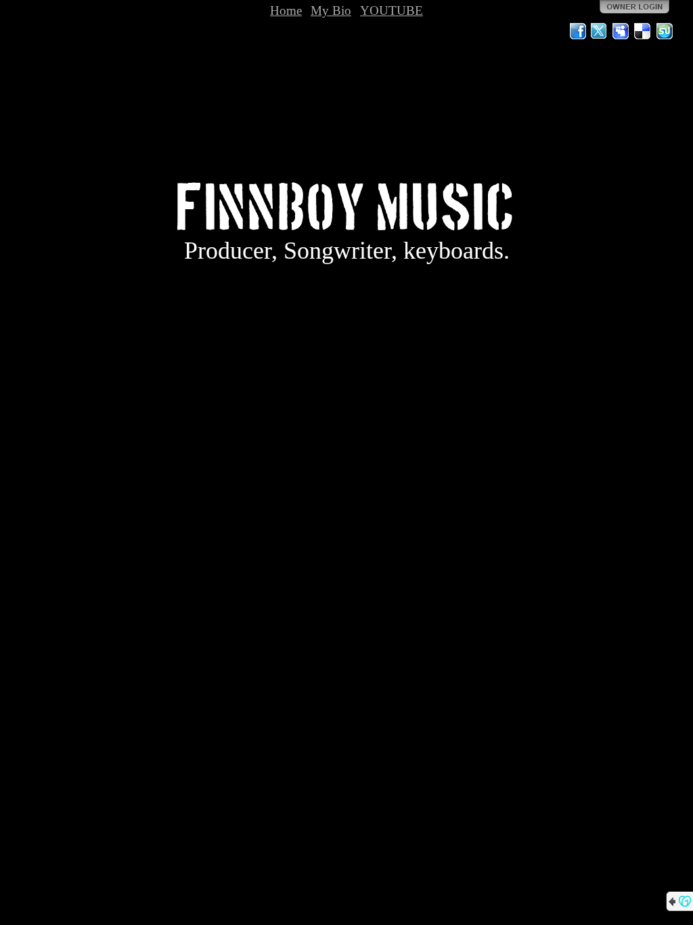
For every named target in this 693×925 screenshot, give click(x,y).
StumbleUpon (664, 31)
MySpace (621, 31)
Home (286, 10)
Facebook (577, 31)
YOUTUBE (391, 10)
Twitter (599, 31)
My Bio (331, 10)
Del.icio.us (642, 31)
